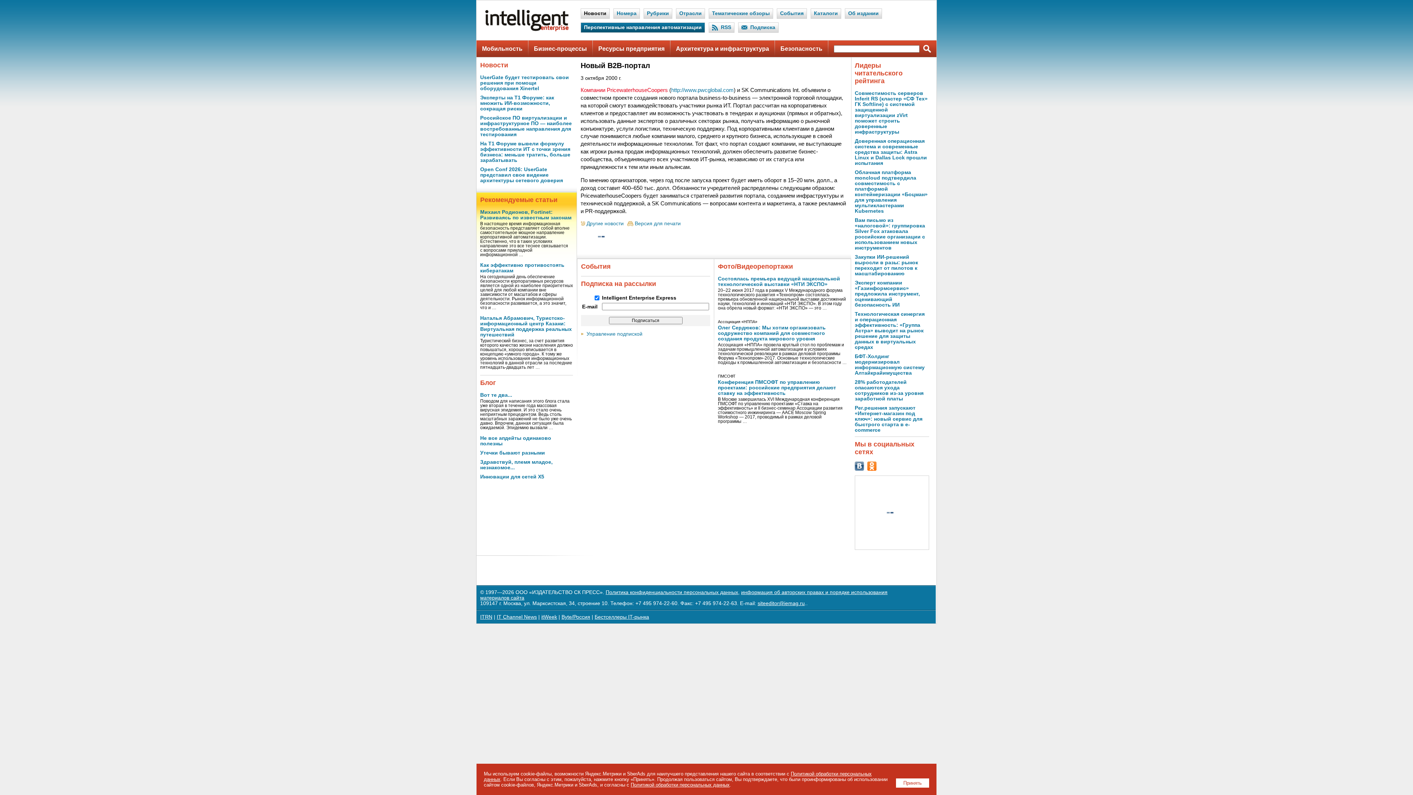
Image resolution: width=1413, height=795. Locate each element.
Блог (488, 382)
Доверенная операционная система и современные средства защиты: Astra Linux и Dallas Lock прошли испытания (891, 152)
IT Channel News (517, 617)
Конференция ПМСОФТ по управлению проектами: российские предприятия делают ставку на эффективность (777, 387)
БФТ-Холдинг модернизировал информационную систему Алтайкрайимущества (890, 365)
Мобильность (502, 49)
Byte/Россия (576, 617)
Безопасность (801, 49)
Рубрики (658, 13)
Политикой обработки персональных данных (680, 785)
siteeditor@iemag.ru (781, 603)
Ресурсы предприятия (631, 49)
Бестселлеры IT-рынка (622, 617)
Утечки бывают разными (512, 453)
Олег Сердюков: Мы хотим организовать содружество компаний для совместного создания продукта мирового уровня (772, 333)
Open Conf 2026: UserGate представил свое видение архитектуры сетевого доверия (521, 175)
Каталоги (826, 13)
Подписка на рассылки (618, 283)
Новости (595, 13)
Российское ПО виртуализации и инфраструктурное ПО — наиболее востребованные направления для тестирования (526, 126)
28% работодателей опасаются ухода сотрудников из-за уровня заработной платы (889, 390)
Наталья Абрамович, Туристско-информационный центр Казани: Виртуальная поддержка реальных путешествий (526, 326)
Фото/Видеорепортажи (755, 266)
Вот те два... (496, 395)
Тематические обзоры (741, 13)
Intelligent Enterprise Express (639, 298)
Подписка (762, 27)
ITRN (486, 617)
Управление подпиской (614, 334)
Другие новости (605, 223)
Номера (627, 13)
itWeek (549, 617)
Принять (912, 783)
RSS (726, 27)
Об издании (863, 13)
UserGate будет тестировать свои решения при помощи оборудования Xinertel (524, 83)
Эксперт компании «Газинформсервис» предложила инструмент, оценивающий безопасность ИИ (887, 294)
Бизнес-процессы (560, 49)
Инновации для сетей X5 (512, 477)
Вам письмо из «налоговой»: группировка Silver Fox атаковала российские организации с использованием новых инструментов (890, 234)
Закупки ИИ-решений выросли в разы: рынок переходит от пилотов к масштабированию (886, 265)
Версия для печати (658, 223)
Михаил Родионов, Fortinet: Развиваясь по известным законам (525, 214)
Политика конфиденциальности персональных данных (672, 592)
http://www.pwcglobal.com (702, 90)
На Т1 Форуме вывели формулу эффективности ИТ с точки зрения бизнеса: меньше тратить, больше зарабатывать (525, 152)
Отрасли (690, 13)
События (792, 13)
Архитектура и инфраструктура (722, 49)
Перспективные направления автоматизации (643, 27)
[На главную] (527, 29)
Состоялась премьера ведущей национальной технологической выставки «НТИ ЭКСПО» (779, 281)
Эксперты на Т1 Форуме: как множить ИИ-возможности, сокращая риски (517, 103)
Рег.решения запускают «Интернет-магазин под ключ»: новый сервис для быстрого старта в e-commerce (888, 419)
